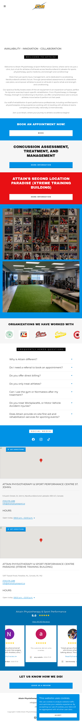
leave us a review (41, 685)
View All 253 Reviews (41, 622)
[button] (5, 6)
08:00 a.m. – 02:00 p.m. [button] (23, 518)
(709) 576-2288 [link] (9, 501)
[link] (39, 6)
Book (41, 133)
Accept (58, 715)
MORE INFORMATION (41, 165)
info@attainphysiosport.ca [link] (14, 504)
